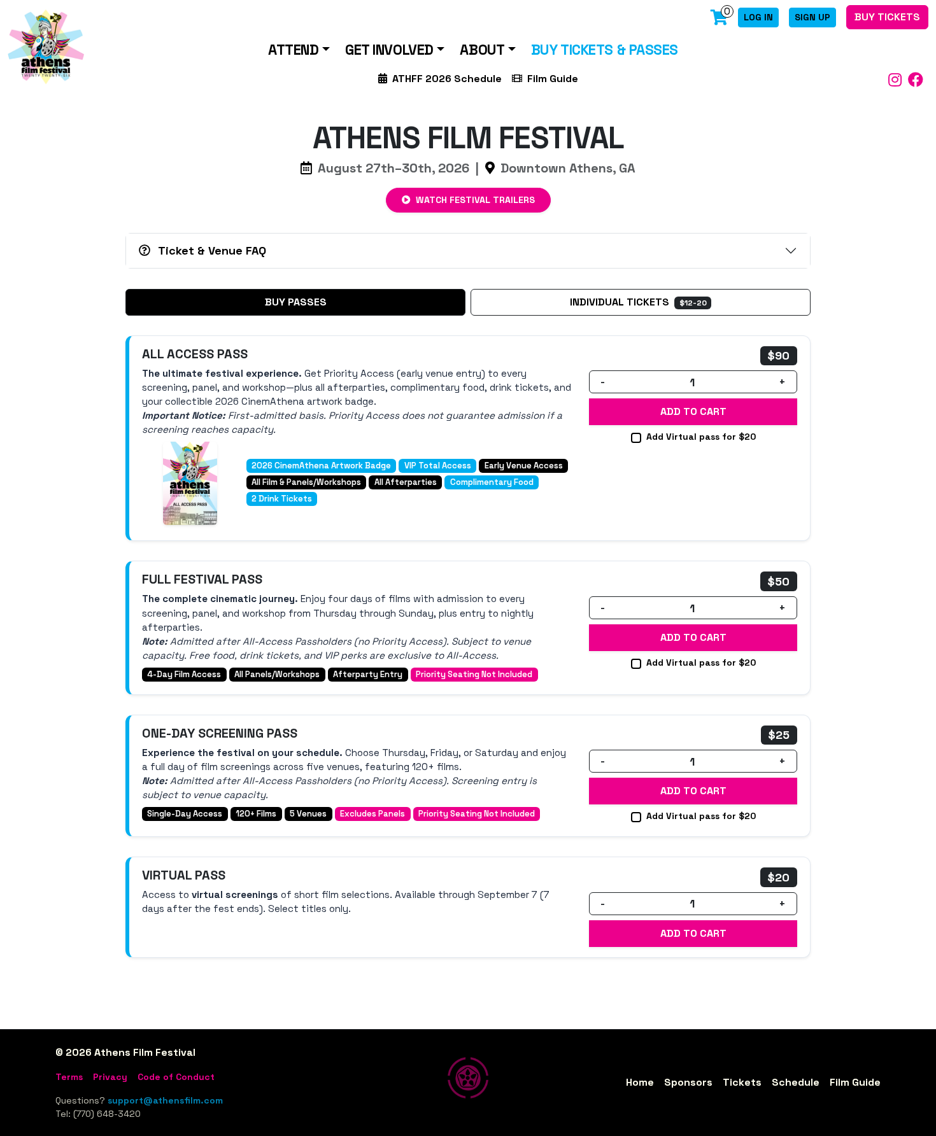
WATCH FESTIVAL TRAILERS (474, 200)
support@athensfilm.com (165, 1100)
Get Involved (389, 50)
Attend (293, 50)
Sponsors (688, 1082)
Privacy (110, 1077)
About (482, 50)
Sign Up (812, 17)
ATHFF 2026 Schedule (447, 78)
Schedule (795, 1082)
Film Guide (552, 78)
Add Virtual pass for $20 (701, 436)
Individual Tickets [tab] (638, 302)
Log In (758, 17)
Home (640, 1082)
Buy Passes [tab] (296, 302)
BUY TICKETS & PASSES (604, 50)
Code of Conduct (176, 1077)
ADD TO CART (693, 411)
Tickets (742, 1082)
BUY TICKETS (887, 17)
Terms (69, 1077)
